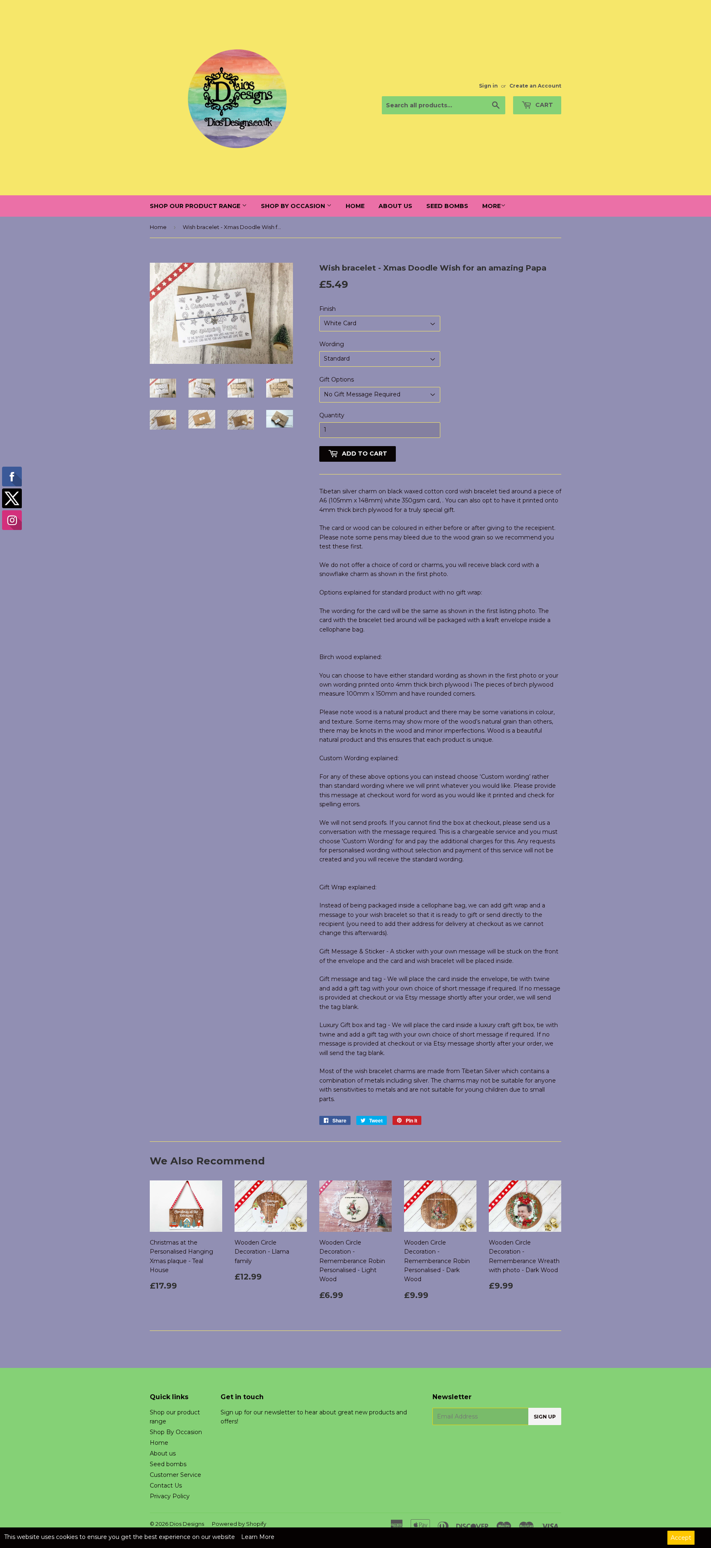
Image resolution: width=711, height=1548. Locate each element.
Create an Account (535, 86)
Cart (543, 105)
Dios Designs (187, 1523)
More (491, 206)
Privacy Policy (170, 1496)
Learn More (257, 1537)
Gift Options (336, 379)
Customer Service (175, 1475)
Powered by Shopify (239, 1523)
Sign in (488, 86)
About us (395, 206)
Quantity (331, 415)
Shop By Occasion (294, 206)
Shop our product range (196, 206)
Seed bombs (447, 206)
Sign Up (545, 1417)
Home (355, 206)
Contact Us (166, 1485)
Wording (331, 344)
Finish (327, 308)
